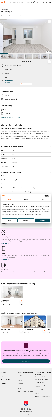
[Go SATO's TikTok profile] (27, 409)
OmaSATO (3, 383)
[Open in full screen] (49, 21)
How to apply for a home (41, 379)
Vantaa (20, 380)
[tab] (4, 16)
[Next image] (49, 61)
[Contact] (34, 2)
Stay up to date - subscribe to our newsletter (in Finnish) (25, 392)
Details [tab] (26, 199)
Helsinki (20, 375)
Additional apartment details (12, 146)
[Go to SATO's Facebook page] (22, 409)
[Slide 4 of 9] (28, 56)
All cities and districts (23, 388)
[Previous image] (3, 292)
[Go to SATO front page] (4, 2)
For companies (39, 389)
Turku (19, 386)
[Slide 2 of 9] (12, 56)
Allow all (42, 220)
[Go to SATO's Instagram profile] (24, 409)
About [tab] (43, 199)
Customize (25, 220)
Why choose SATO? (40, 377)
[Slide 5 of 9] (36, 56)
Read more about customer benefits (10, 117)
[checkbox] (21, 301)
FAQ (2, 376)
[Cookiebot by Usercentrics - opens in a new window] (44, 196)
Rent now (3, 372)
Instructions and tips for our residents (42, 385)
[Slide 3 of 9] (20, 56)
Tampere (20, 383)
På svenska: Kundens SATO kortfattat (42, 392)
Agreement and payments (11, 172)
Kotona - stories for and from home (42, 397)
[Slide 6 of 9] (45, 56)
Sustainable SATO (5, 379)
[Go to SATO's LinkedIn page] (30, 409)
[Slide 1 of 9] (4, 56)
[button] (12, 95)
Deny (9, 220)
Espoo (19, 378)
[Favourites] (37, 2)
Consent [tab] (9, 199)
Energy (4, 224)
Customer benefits (39, 382)
